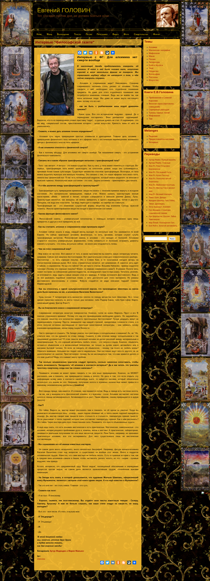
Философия (154, 74)
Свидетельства (141, 34)
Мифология (154, 53)
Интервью (153, 142)
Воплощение (63, 34)
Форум (156, 34)
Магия (152, 56)
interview (41, 559)
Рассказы (153, 77)
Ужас (151, 68)
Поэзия (152, 59)
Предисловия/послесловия (161, 139)
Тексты (77, 34)
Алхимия (153, 47)
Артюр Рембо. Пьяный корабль (162, 160)
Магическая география (159, 50)
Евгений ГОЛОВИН (63, 10)
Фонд (49, 34)
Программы (102, 34)
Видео (116, 34)
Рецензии (153, 136)
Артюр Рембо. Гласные (159, 163)
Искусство (153, 80)
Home (39, 34)
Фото (126, 34)
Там (150, 119)
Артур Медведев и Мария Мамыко (67, 551)
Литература (154, 62)
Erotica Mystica (156, 65)
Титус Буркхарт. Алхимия (159, 207)
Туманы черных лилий (159, 113)
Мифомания (154, 116)
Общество (153, 71)
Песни (89, 34)
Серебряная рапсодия (159, 110)
